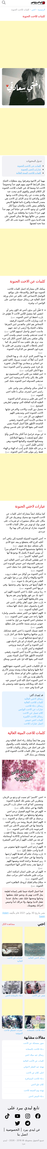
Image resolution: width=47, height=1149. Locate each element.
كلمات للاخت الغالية (33, 702)
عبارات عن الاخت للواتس (30, 709)
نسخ (13, 317)
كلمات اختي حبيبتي (34, 720)
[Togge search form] (4, 3)
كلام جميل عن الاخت (33, 712)
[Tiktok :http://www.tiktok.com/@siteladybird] (7, 1118)
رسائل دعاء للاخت (34, 705)
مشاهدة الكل (8, 924)
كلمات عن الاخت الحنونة (29, 165)
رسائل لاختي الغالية (33, 698)
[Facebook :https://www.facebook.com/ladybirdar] (38, 1118)
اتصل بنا (22, 1134)
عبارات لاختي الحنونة (31, 169)
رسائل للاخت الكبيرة (33, 716)
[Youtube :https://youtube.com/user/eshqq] (17, 1118)
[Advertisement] (23, 44)
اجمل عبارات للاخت (33, 723)
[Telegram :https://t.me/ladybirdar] (28, 1125)
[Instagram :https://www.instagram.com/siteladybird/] (28, 1118)
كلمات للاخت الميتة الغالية (28, 173)
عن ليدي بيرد (31, 1130)
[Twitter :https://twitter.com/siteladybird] (17, 1125)
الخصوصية (12, 1130)
